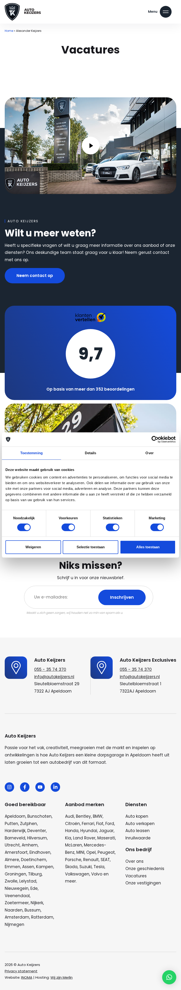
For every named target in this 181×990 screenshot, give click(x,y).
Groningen (15, 874)
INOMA (26, 977)
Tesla (99, 867)
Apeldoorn (15, 816)
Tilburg (35, 874)
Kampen (44, 867)
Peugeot (106, 852)
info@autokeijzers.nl (54, 677)
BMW (98, 816)
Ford (109, 823)
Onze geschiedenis (144, 868)
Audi (69, 816)
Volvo (96, 874)
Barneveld (15, 838)
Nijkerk (37, 903)
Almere (12, 859)
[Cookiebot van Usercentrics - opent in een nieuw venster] (155, 439)
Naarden (14, 910)
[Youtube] (40, 787)
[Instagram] (9, 787)
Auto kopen (136, 816)
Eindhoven (39, 852)
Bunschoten (39, 816)
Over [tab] (149, 453)
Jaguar (106, 830)
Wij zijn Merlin (61, 977)
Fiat (99, 823)
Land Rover (84, 838)
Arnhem (30, 845)
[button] (169, 977)
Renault (91, 859)
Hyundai (88, 830)
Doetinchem (33, 859)
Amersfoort (16, 852)
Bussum (33, 910)
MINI (80, 852)
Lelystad (27, 881)
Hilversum (37, 838)
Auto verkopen (140, 823)
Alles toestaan (148, 547)
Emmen (12, 867)
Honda (71, 830)
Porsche (73, 859)
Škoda (71, 867)
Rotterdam (42, 917)
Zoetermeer (17, 903)
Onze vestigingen (143, 883)
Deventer (36, 830)
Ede (34, 888)
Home (9, 31)
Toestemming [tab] (31, 453)
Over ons (134, 861)
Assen (28, 867)
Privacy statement (21, 971)
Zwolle (11, 881)
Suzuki (85, 867)
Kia (68, 838)
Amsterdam (17, 917)
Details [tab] (90, 453)
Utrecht (12, 845)
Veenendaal (17, 896)
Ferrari (88, 823)
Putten (11, 823)
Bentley (83, 816)
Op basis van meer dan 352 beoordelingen (90, 389)
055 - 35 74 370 (50, 669)
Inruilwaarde (138, 838)
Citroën (72, 823)
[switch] (68, 527)
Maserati (106, 838)
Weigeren (33, 547)
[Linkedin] (55, 787)
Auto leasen (137, 830)
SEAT (105, 859)
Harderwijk (15, 830)
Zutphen (28, 823)
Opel (91, 852)
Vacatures (136, 876)
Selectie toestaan (91, 547)
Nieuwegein (17, 888)
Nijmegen (14, 924)
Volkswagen (77, 874)
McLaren (73, 845)
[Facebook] (24, 787)
